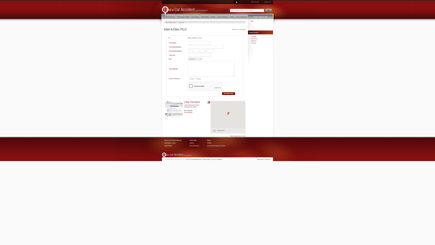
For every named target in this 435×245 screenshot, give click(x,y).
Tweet (252, 21)
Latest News (168, 146)
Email (192, 79)
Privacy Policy (206, 159)
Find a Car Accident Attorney (173, 140)
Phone (199, 79)
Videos (209, 143)
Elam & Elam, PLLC (171, 22)
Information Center (170, 143)
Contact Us (267, 2)
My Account (255, 2)
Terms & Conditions (216, 159)
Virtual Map (193, 140)
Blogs (209, 140)
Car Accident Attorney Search (216, 146)
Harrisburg (254, 38)
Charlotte (253, 36)
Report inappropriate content (238, 136)
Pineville (253, 43)
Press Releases (194, 146)
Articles (192, 143)
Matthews (254, 41)
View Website (188, 112)
